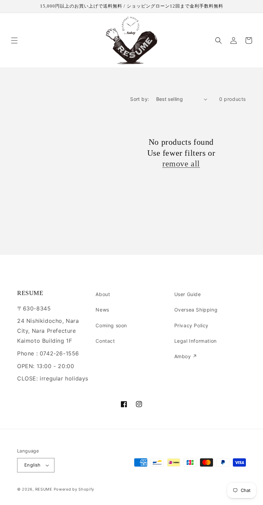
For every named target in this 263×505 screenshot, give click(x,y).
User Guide (187, 294)
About (103, 294)
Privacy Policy (191, 325)
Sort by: (139, 99)
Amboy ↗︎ (185, 356)
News (102, 310)
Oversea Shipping (196, 310)
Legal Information (195, 341)
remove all (181, 163)
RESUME (43, 489)
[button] (14, 40)
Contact (105, 341)
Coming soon (111, 325)
